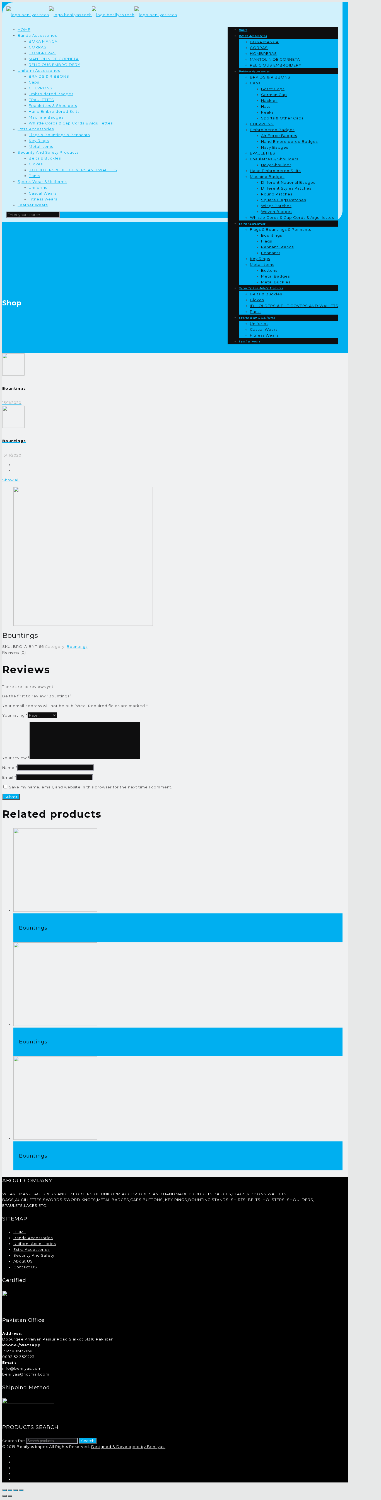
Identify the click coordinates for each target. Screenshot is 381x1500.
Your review (16, 758)
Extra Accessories (36, 129)
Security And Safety (33, 1255)
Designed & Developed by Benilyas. (128, 1446)
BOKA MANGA (43, 41)
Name (9, 767)
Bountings (77, 646)
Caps (34, 82)
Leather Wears (33, 205)
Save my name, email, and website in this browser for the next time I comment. (90, 787)
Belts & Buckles (45, 158)
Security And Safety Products (48, 152)
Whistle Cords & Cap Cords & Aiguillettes (71, 123)
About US (23, 1261)
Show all (11, 480)
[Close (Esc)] (4, 1490)
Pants (34, 175)
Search (88, 1440)
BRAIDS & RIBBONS (49, 76)
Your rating (15, 715)
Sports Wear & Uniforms (42, 181)
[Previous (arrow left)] (4, 1496)
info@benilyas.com (22, 1368)
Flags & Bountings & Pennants (59, 135)
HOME (24, 29)
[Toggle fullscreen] (15, 1490)
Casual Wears (42, 193)
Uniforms (38, 187)
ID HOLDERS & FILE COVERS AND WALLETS (73, 170)
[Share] (10, 1490)
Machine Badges (46, 117)
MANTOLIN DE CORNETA (54, 59)
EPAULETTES (41, 99)
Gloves (36, 164)
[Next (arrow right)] (10, 1496)
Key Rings (39, 140)
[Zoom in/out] (21, 1490)
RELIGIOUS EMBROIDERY (54, 64)
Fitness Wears (43, 199)
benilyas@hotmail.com (25, 1374)
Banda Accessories (37, 35)
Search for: (13, 1440)
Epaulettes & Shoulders (53, 105)
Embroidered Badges (51, 94)
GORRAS (38, 47)
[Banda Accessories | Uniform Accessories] (91, 15)
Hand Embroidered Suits (54, 111)
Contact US (25, 1267)
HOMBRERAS (42, 53)
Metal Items (41, 146)
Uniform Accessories (39, 70)
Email (9, 777)
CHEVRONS (40, 88)
